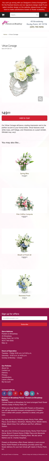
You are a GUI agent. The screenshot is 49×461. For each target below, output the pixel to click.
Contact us (6, 370)
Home (5, 34)
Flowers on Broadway (12, 23)
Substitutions (6, 377)
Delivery (5, 373)
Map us (4, 343)
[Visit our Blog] (37, 393)
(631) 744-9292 (37, 27)
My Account (6, 382)
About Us (5, 368)
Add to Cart (24, 118)
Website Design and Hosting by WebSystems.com (34, 454)
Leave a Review (7, 379)
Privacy (4, 375)
